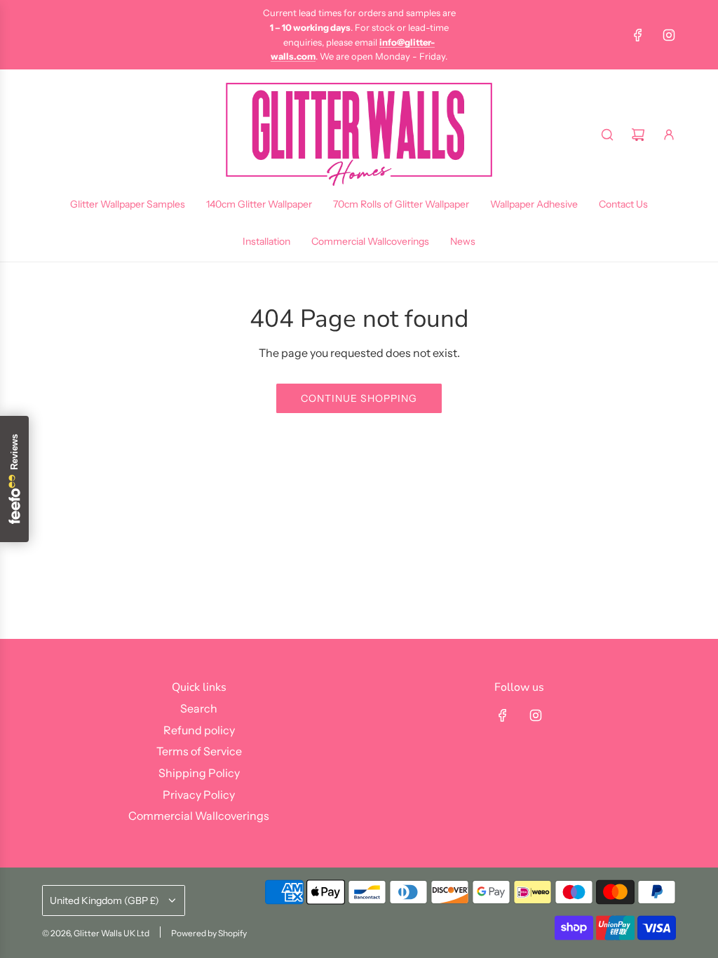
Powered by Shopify (209, 933)
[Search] (607, 134)
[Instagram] (668, 35)
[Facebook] (638, 35)
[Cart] (638, 134)
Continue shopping (359, 398)
